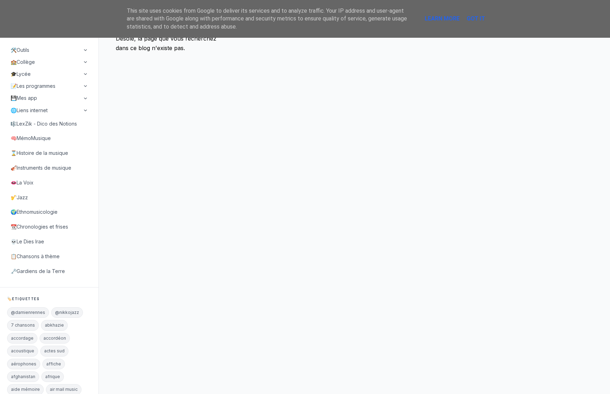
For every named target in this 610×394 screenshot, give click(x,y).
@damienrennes (28, 312)
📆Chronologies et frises (39, 227)
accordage (22, 338)
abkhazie (54, 325)
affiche (53, 363)
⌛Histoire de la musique (39, 153)
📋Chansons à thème (35, 256)
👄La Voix (22, 183)
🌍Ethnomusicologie (34, 212)
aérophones (23, 363)
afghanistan (23, 376)
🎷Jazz (19, 197)
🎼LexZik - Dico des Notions (44, 124)
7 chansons (23, 325)
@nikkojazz (67, 312)
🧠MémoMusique (31, 138)
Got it (476, 18)
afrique (52, 376)
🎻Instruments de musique (41, 168)
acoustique (22, 350)
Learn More (442, 18)
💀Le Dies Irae (27, 241)
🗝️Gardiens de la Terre (38, 271)
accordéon (54, 338)
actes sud (54, 350)
